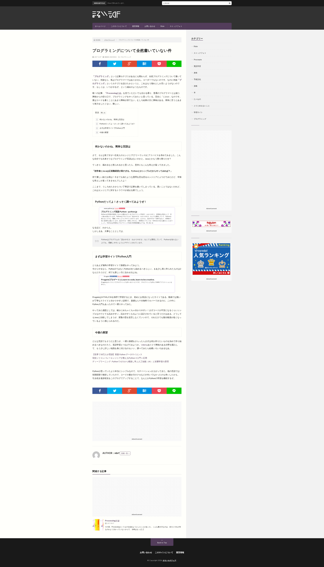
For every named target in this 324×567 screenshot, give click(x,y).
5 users (117, 208)
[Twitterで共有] (114, 64)
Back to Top (162, 543)
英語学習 (197, 66)
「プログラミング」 (101, 76)
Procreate (198, 59)
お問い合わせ (150, 26)
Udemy (144, 344)
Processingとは (112, 520)
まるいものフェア (169, 560)
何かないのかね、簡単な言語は (110, 119)
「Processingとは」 (114, 93)
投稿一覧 (124, 453)
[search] (230, 3)
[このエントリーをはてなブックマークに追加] (144, 64)
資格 (195, 86)
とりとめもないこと (202, 106)
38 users (120, 276)
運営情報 (135, 26)
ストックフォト (176, 26)
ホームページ (100, 26)
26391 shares (113, 276)
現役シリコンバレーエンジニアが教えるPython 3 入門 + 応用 (119, 358)
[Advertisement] (137, 419)
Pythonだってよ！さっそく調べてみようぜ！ (115, 124)
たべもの (197, 99)
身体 (195, 73)
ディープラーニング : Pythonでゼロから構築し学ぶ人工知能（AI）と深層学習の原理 (130, 361)
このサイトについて (119, 26)
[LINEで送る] (174, 64)
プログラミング (125, 57)
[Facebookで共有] (99, 64)
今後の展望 (102, 132)
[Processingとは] (98, 524)
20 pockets (122, 208)
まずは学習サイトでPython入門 (110, 128)
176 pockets (126, 276)
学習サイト (198, 112)
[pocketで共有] (159, 64)
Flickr (162, 26)
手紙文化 (197, 79)
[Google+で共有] (129, 64)
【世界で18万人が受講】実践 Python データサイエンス (117, 354)
